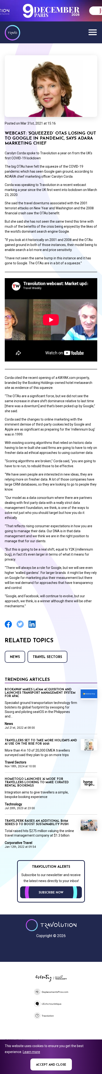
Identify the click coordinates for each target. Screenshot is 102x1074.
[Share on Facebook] (8, 627)
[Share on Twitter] (20, 627)
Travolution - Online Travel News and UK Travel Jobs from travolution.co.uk (51, 925)
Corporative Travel (18, 842)
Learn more (31, 1052)
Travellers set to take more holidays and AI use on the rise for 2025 (41, 742)
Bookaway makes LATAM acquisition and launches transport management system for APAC (40, 693)
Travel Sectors (47, 657)
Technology (13, 804)
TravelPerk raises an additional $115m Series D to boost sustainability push (37, 823)
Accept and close (51, 1065)
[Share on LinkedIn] (32, 627)
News (15, 657)
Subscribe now (51, 892)
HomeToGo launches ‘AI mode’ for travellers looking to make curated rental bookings (37, 782)
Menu (92, 32)
